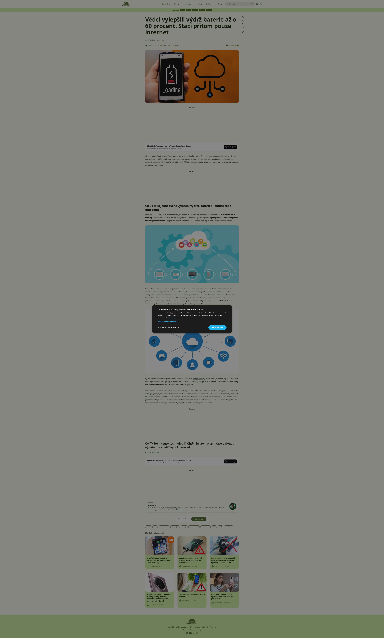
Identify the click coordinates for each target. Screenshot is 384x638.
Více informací (174, 318)
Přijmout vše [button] (217, 327)
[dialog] (192, 319)
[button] (192, 321)
